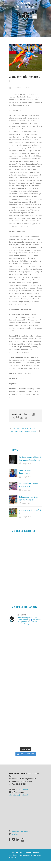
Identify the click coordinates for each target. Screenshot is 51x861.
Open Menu (34, 16)
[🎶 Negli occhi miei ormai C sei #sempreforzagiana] (25, 696)
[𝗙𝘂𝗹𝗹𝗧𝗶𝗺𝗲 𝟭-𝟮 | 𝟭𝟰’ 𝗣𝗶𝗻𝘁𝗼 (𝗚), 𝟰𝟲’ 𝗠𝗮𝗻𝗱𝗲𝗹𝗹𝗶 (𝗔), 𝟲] (25, 676)
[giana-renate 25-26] (25, 57)
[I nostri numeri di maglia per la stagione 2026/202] (25, 736)
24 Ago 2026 (26, 490)
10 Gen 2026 (16, 88)
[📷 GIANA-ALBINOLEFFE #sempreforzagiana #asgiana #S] (25, 657)
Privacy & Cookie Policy (21, 831)
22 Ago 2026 (26, 503)
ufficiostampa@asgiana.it (18, 795)
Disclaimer (16, 834)
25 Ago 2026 (26, 463)
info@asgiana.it (22, 789)
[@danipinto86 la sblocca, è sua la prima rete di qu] (25, 637)
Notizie (28, 88)
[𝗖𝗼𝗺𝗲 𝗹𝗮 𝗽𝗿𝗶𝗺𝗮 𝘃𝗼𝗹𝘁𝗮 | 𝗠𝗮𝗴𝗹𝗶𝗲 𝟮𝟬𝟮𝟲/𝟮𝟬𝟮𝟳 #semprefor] (25, 716)
